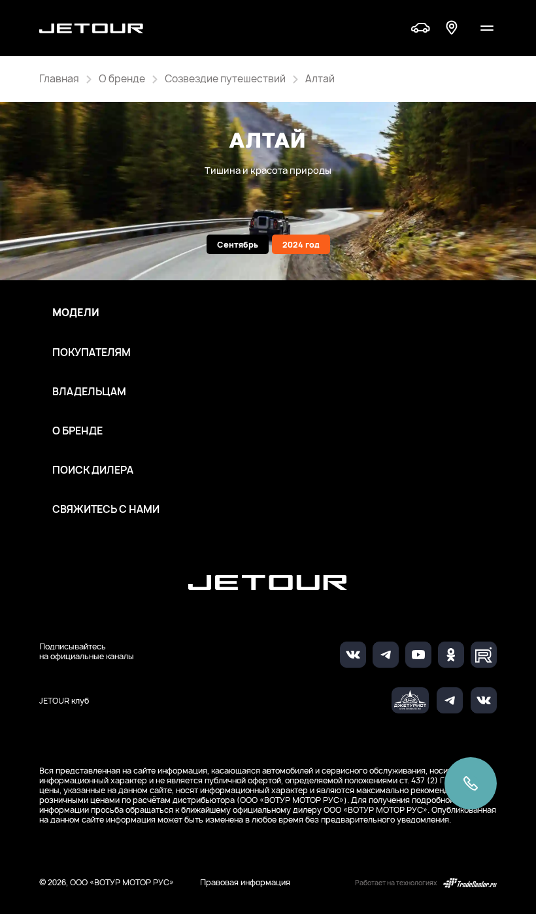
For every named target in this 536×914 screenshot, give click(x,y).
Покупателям (91, 352)
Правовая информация (245, 882)
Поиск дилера (92, 470)
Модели (75, 312)
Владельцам (89, 392)
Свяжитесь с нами (105, 509)
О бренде (77, 431)
